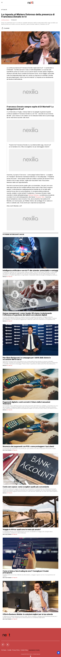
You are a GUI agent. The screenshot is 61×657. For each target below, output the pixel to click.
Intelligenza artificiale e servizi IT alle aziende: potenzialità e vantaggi (30, 270)
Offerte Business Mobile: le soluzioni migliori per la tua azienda (28, 614)
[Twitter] (6, 643)
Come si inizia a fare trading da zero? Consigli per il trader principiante (26, 572)
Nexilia (4, 276)
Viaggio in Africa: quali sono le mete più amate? (22, 529)
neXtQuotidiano (5, 20)
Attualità (4, 9)
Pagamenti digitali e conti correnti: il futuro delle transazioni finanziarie (26, 403)
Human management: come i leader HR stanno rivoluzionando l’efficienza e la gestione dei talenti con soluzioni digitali (27, 314)
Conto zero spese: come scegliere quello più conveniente (26, 487)
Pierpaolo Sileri (39, 197)
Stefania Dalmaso (33, 195)
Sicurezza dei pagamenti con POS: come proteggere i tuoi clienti (28, 446)
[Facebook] (2, 643)
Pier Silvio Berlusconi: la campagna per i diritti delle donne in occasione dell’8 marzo (27, 358)
